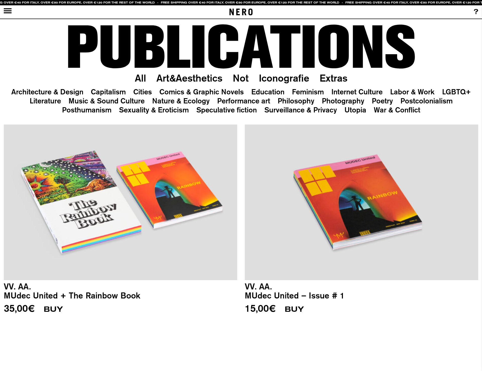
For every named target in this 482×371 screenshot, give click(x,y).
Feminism (308, 91)
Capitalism (108, 91)
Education (267, 91)
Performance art (243, 100)
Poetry (382, 100)
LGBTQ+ (456, 91)
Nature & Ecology (181, 100)
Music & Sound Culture (107, 100)
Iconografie (284, 78)
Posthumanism (86, 109)
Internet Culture (357, 91)
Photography (343, 100)
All (140, 78)
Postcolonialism (426, 100)
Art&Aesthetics (189, 78)
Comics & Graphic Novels (201, 91)
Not (241, 78)
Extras (333, 78)
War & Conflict (397, 109)
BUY (53, 309)
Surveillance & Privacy (300, 109)
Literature (45, 100)
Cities (142, 91)
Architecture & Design (47, 91)
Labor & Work (412, 91)
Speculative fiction (226, 109)
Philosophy (296, 100)
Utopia (355, 109)
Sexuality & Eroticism (154, 109)
